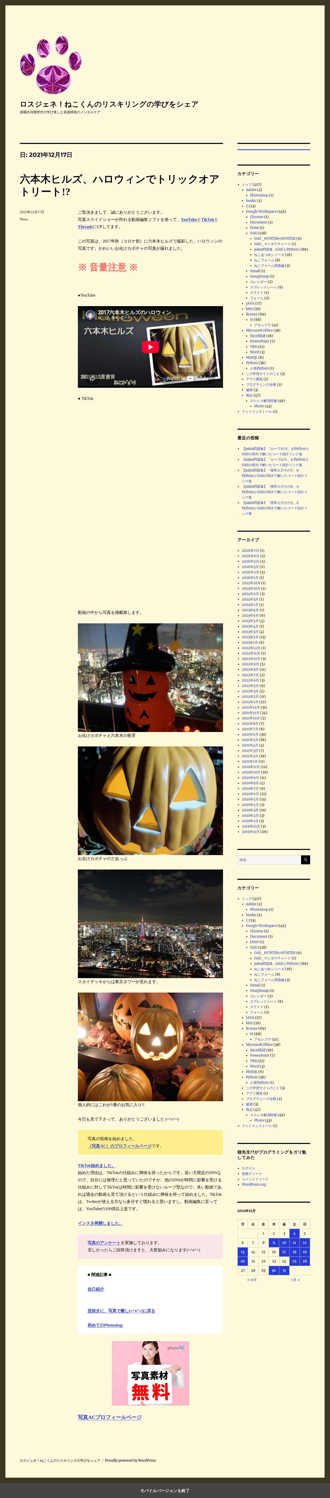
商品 (249, 395)
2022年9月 (250, 664)
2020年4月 (250, 805)
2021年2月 (250, 756)
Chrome (256, 217)
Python (252, 363)
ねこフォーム (264, 260)
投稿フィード (252, 1174)
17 (284, 1252)
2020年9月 (250, 778)
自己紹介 (96, 1289)
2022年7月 (250, 675)
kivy (249, 309)
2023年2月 (250, 637)
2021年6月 (250, 734)
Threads (85, 227)
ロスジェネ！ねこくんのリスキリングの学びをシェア (109, 104)
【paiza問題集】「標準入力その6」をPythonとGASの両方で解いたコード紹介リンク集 (275, 492)
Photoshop (259, 195)
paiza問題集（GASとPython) (277, 249)
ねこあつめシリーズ (269, 255)
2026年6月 (250, 556)
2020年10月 (251, 772)
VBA (253, 347)
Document (258, 222)
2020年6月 (250, 794)
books (251, 201)
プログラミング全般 (261, 384)
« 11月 (252, 1280)
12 (305, 1243)
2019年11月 (251, 832)
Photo (24, 219)
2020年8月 (250, 783)
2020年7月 (250, 788)
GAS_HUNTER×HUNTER (274, 238)
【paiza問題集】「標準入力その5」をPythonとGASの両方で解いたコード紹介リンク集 (275, 508)
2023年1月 (250, 642)
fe (251, 319)
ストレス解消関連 (263, 401)
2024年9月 (250, 594)
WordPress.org (254, 1184)
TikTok (207, 219)
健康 (249, 390)
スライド (256, 292)
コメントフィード (255, 1179)
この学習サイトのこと (262, 374)
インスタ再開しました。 (100, 1223)
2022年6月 (250, 680)
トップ (247, 184)
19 (305, 1252)
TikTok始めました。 (97, 1165)
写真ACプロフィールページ (110, 1417)
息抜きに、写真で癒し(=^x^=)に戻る (121, 1310)
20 (243, 1261)
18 (294, 1252)
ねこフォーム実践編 (269, 265)
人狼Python (259, 368)
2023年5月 (250, 621)
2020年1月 (250, 821)
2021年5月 (250, 740)
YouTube (189, 219)
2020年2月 (250, 815)
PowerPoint (259, 341)
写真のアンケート (104, 1243)
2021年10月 (251, 718)
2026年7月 (250, 550)
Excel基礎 (258, 336)
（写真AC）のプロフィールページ (120, 1146)
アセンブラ (262, 325)
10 (284, 1243)
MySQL (252, 357)
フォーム (256, 298)
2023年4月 (250, 626)
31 (284, 1270)
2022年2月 (250, 696)
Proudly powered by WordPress (130, 1460)
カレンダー (258, 282)
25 (294, 1261)
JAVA (250, 303)
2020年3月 (250, 810)
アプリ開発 (254, 379)
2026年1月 (250, 577)
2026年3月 (250, 567)
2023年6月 (250, 615)
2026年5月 (250, 561)
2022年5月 (250, 686)
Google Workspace (261, 211)
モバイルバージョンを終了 (165, 1490)
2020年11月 (251, 767)
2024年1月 (250, 604)
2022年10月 (251, 659)
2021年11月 (250, 713)
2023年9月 (250, 610)
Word (254, 352)
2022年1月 (250, 702)
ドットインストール (257, 411)
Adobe (251, 190)
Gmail (255, 271)
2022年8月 (250, 669)
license (252, 314)
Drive (254, 228)
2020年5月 (250, 799)
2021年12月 (251, 707)
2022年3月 (250, 691)
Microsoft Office (259, 330)
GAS (253, 233)
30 (274, 1270)
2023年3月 (250, 632)
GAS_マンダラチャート (272, 244)
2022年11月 (251, 653)
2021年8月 (250, 723)
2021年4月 (250, 745)
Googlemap (259, 276)
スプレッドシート (263, 287)
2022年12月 (251, 648)
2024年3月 (250, 599)
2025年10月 (251, 583)
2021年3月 (250, 750)
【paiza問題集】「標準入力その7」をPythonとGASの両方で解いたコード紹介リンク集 (275, 475)
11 (294, 1243)
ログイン (248, 1168)
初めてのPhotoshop (105, 1325)
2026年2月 (250, 572)
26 (305, 1261)
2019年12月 (251, 826)
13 (242, 1252)
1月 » (296, 1280)
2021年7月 (250, 729)
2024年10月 (251, 588)
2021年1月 (250, 761)
